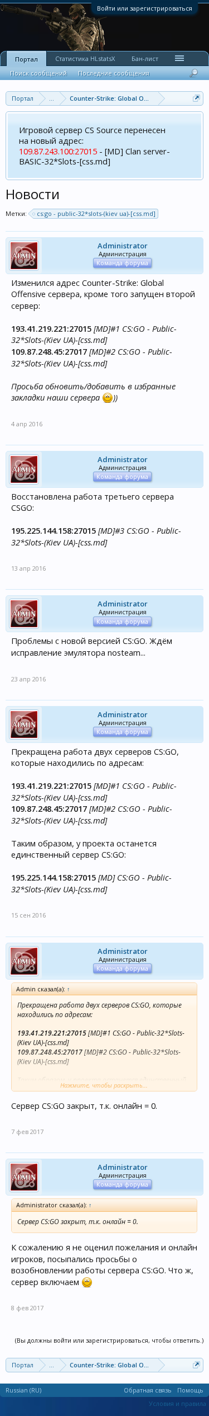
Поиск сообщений (38, 73)
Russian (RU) (23, 1390)
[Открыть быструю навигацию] (196, 98)
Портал (26, 59)
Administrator (123, 245)
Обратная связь (148, 1390)
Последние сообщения (113, 73)
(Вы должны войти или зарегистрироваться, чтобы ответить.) (109, 1340)
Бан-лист (145, 58)
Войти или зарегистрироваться (144, 8)
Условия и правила (177, 1403)
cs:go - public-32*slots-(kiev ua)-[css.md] (96, 213)
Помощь (190, 1390)
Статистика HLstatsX (85, 58)
